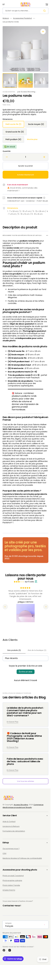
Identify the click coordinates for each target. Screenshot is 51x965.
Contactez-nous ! (12, 929)
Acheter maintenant (24, 182)
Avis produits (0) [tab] (13, 674)
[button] (4, 4)
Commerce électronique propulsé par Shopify (23, 829)
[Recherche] (43, 11)
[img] (18, 605)
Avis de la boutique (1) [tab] (35, 674)
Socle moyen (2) (14, 132)
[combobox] (24, 11)
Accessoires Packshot (22, 18)
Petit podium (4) (14, 148)
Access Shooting (21, 828)
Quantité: (7, 159)
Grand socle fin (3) (15, 140)
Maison (6, 18)
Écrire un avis (24, 695)
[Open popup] (44, 205)
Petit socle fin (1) (14, 125)
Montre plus (32, 147)
